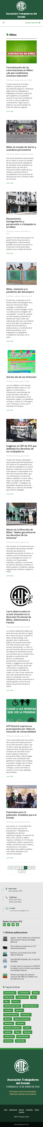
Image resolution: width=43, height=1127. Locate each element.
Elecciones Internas (11, 1015)
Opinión (35, 993)
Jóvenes (27, 1028)
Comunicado (20, 1041)
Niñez (6, 1001)
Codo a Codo (9, 997)
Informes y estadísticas (12, 1028)
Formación (20, 1023)
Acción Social (9, 1036)
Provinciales (26, 1015)
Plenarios (16, 1001)
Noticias (21, 1110)
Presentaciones (22, 997)
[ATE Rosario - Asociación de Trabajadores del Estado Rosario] (21, 6)
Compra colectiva (32, 23)
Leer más (9, 111)
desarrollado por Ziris (21, 1124)
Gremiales (8, 1010)
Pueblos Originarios (30, 1006)
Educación (19, 1010)
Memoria (8, 1019)
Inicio (5, 1110)
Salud (33, 997)
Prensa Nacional (23, 1036)
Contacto (21, 1112)
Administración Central (12, 1006)
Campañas (29, 1110)
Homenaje (27, 1032)
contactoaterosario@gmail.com (19, 910)
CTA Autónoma (24, 993)
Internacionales (10, 993)
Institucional (13, 1110)
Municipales (9, 1023)
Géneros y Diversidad (22, 1019)
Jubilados (8, 1032)
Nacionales (8, 1041)
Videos (17, 1032)
